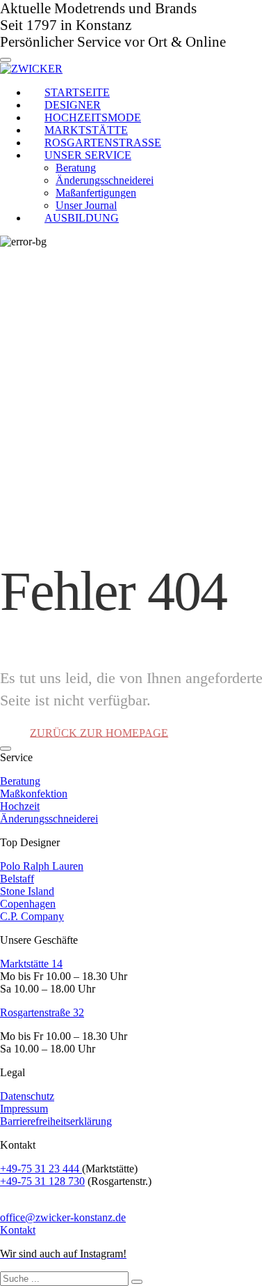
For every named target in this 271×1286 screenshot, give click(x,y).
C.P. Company (32, 916)
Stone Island (27, 891)
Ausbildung (81, 218)
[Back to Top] (5, 749)
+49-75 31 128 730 (42, 1181)
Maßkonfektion (33, 793)
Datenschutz (27, 1096)
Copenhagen (28, 904)
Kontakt (17, 1230)
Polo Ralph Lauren (41, 866)
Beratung (20, 781)
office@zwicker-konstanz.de (63, 1217)
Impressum (24, 1109)
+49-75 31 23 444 (41, 1168)
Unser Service (87, 155)
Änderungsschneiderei (49, 819)
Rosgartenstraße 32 (42, 1012)
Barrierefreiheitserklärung (56, 1121)
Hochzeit (20, 806)
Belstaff (17, 879)
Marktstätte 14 (31, 964)
